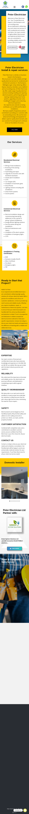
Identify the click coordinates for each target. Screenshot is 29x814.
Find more (15, 548)
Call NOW (14, 130)
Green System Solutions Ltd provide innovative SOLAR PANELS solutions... (12, 541)
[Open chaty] (25, 810)
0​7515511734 (14, 753)
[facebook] (23, 6)
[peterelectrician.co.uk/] (5, 4)
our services (12, 47)
